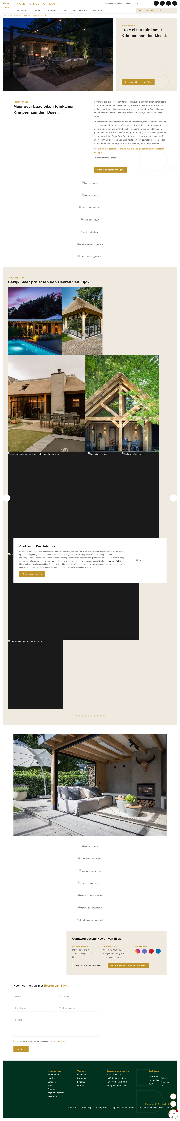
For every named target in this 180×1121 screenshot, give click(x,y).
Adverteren (73, 1107)
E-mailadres (20, 1008)
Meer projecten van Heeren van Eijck (128, 965)
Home (5, 16)
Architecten (22, 10)
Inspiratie (97, 10)
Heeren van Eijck (128, 25)
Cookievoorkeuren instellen (150, 1107)
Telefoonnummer (67, 1008)
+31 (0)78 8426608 (112, 950)
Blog (138, 3)
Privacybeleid (102, 1107)
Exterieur (52, 10)
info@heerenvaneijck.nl (113, 953)
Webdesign (87, 1107)
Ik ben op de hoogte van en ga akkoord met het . (42, 1041)
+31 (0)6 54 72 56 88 (117, 1082)
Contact (147, 3)
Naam (18, 996)
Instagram (81, 1078)
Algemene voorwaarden (123, 1107)
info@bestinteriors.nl (116, 1085)
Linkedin (81, 1085)
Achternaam (65, 996)
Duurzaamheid (80, 10)
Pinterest (81, 1082)
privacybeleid (61, 1041)
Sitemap (170, 1107)
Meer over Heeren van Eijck (138, 82)
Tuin (65, 10)
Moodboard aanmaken (113, 3)
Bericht (18, 1020)
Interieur (38, 10)
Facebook (81, 1074)
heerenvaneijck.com (112, 957)
